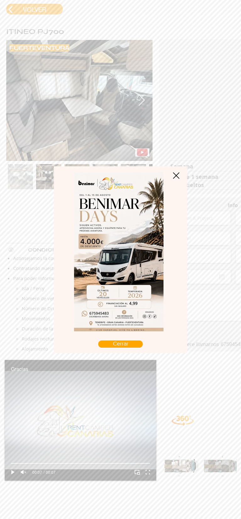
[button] (176, 175)
